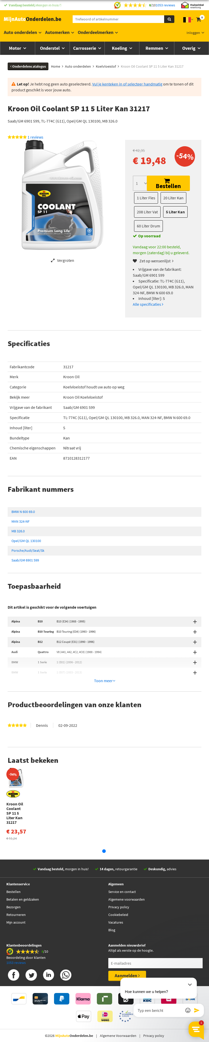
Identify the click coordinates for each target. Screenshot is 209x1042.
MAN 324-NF (20, 521)
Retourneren (16, 914)
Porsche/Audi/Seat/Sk (27, 550)
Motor (15, 48)
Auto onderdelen (20, 32)
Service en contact (122, 891)
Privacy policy (118, 907)
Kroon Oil (71, 376)
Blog (111, 930)
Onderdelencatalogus (28, 66)
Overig (189, 48)
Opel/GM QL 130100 (26, 540)
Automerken (57, 32)
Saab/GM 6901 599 (25, 560)
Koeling (120, 48)
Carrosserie (85, 48)
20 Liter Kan (173, 197)
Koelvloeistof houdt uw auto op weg (93, 386)
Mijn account (15, 922)
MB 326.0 (18, 531)
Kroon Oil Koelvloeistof (83, 397)
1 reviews (35, 137)
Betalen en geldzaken (22, 899)
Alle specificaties (147, 304)
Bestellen (168, 186)
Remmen (155, 48)
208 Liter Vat (147, 211)
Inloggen (193, 32)
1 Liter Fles (146, 197)
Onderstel (50, 48)
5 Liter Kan (175, 211)
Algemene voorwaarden (126, 899)
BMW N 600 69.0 (23, 511)
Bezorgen (13, 907)
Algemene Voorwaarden (118, 1035)
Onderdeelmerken (95, 32)
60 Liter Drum (148, 225)
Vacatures (115, 922)
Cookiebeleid (118, 914)
